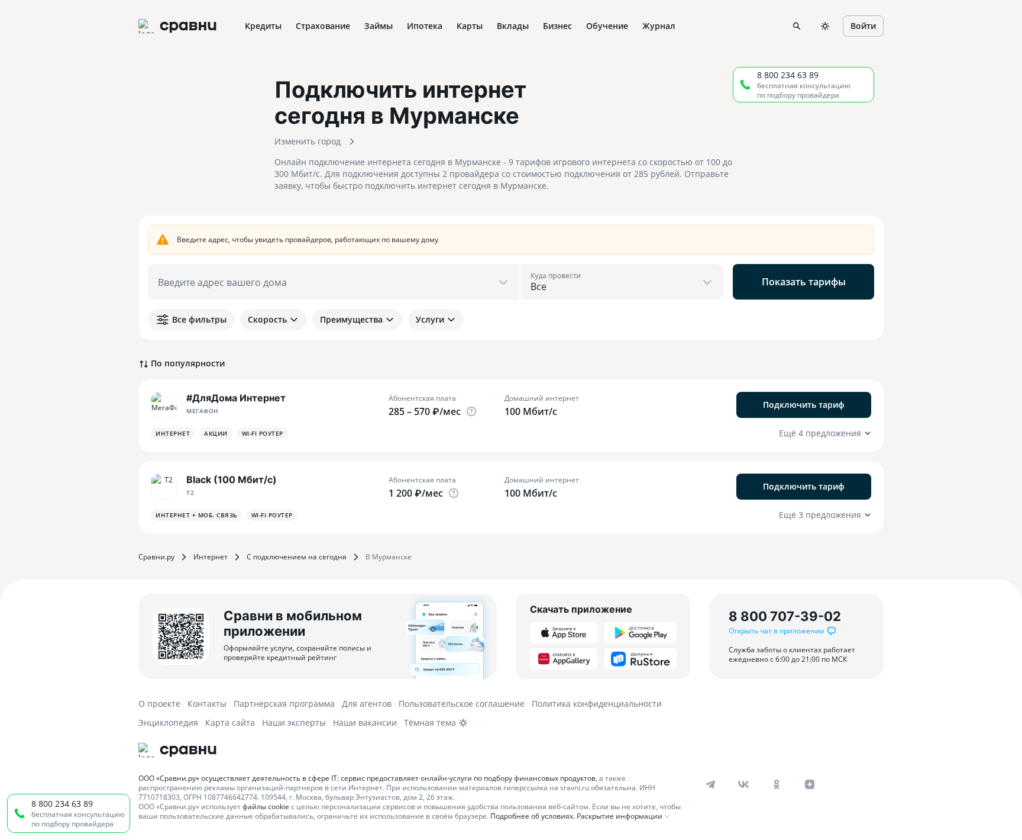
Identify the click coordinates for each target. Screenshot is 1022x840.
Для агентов (367, 703)
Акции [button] (216, 433)
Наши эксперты (294, 722)
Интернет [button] (173, 433)
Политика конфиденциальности (597, 703)
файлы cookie (265, 807)
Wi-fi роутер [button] (262, 433)
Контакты (207, 703)
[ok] (776, 784)
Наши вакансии (365, 722)
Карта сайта (230, 722)
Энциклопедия (168, 722)
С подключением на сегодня (297, 557)
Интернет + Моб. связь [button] (196, 515)
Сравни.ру (156, 557)
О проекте (159, 703)
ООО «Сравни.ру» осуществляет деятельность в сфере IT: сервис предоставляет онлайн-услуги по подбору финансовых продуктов (367, 778)
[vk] (743, 784)
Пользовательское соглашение (462, 703)
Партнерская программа (284, 703)
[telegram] (710, 784)
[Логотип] (177, 750)
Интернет (210, 557)
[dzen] (810, 784)
